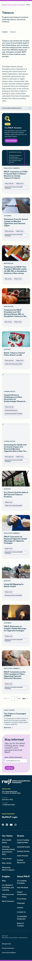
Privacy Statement (8, 948)
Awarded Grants (23, 847)
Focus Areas (7, 858)
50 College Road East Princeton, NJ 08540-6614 (11, 792)
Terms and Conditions (9, 953)
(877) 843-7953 (7, 799)
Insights (6, 876)
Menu (28, 5)
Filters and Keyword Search (11, 108)
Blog (4, 881)
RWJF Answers (8, 901)
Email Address (13, 757)
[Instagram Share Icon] (15, 825)
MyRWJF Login (9, 816)
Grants (20, 835)
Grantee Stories (23, 851)
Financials (21, 903)
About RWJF (23, 876)
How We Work (22, 887)
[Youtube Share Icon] (11, 825)
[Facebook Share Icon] (3, 825)
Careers (20, 907)
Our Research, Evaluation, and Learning (8, 887)
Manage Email (6, 944)
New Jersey (6, 863)
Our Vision (7, 835)
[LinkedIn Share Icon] (7, 825)
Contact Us (21, 912)
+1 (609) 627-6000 (8, 805)
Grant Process (22, 856)
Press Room (21, 899)
